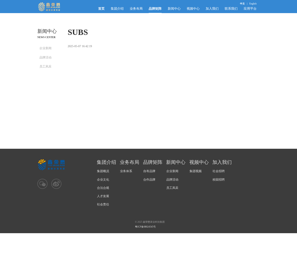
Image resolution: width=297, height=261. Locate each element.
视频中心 (193, 8)
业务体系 (126, 171)
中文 (242, 3)
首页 (101, 8)
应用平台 (250, 8)
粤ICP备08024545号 (145, 226)
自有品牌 (149, 171)
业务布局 (136, 8)
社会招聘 (219, 171)
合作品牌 (149, 179)
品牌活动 (45, 57)
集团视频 (196, 171)
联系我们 (231, 8)
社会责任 (103, 204)
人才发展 (103, 196)
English (253, 3)
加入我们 (212, 8)
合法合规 (103, 187)
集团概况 (103, 171)
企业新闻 (45, 48)
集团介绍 (117, 8)
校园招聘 (219, 179)
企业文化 (103, 179)
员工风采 (45, 66)
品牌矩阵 (155, 8)
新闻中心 (174, 8)
